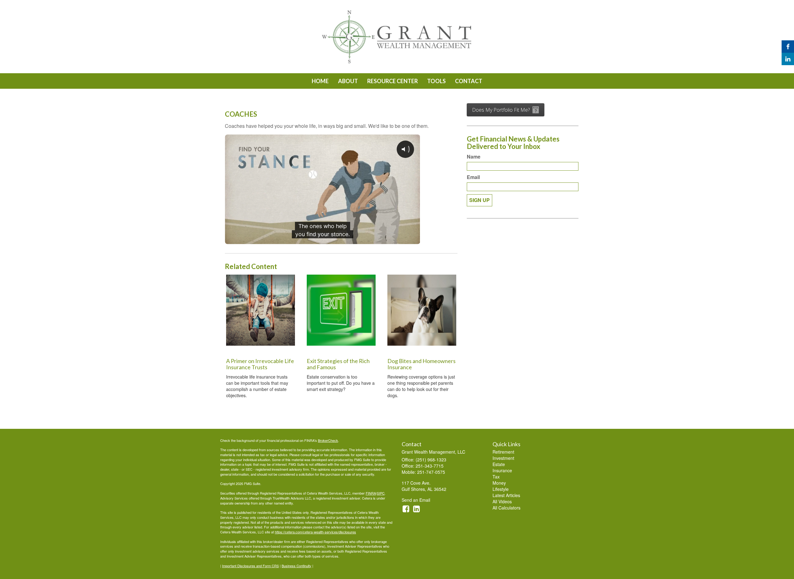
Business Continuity (296, 565)
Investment (503, 458)
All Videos (502, 501)
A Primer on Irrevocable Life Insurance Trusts (260, 363)
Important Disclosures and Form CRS (250, 565)
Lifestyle (501, 489)
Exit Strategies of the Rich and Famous (338, 363)
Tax (496, 477)
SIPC (381, 493)
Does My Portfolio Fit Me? (501, 109)
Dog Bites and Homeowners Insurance (421, 363)
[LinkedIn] (788, 59)
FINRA (371, 493)
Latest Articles (506, 495)
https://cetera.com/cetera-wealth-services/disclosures (315, 531)
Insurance (502, 470)
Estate (499, 464)
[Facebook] (788, 46)
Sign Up (479, 200)
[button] (348, 81)
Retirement (503, 452)
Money (499, 483)
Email (473, 177)
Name (473, 156)
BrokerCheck (328, 440)
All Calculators (506, 508)
